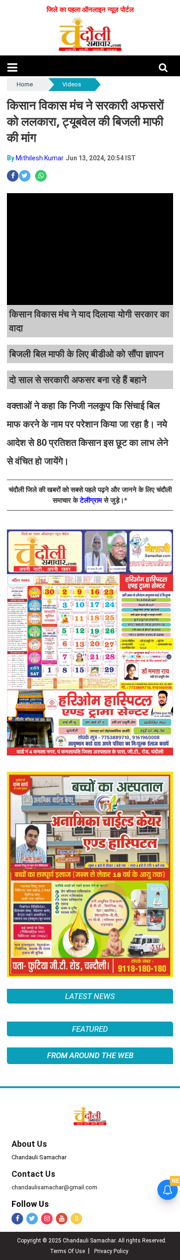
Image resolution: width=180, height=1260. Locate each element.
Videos (71, 84)
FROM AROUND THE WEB (90, 1055)
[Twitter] (32, 1218)
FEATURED (90, 1029)
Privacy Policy (111, 1251)
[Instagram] (47, 1218)
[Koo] (76, 1218)
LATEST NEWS (89, 996)
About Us (29, 1144)
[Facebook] (17, 1218)
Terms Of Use (67, 1251)
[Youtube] (61, 1218)
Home (25, 84)
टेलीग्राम (92, 500)
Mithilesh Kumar (40, 158)
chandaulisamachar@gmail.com (54, 1187)
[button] (12, 67)
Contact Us (33, 1174)
